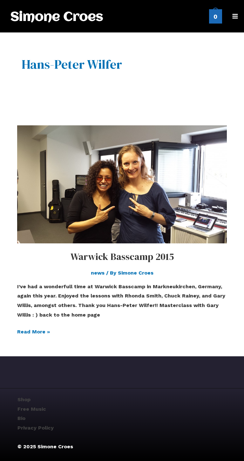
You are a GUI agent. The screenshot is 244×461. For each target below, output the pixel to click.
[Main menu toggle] (235, 16)
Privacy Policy (35, 428)
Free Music (31, 409)
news (98, 273)
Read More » (33, 331)
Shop (23, 399)
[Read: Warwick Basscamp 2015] (122, 184)
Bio (21, 418)
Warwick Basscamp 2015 (122, 256)
